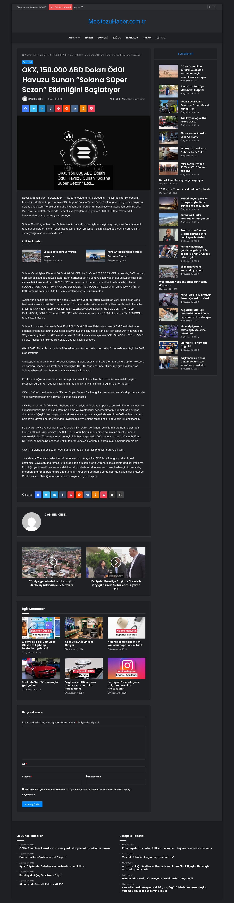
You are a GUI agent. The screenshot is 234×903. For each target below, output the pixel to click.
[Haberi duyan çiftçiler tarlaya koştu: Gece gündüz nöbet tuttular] (168, 203)
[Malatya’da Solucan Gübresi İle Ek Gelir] (168, 153)
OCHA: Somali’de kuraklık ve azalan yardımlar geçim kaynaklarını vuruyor (193, 72)
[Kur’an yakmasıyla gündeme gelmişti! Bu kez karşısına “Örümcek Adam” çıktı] (168, 251)
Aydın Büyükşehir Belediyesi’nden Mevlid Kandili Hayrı (102, 7)
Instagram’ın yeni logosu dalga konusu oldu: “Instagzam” (123, 685)
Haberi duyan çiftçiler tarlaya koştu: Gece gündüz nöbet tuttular (195, 202)
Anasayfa (74, 37)
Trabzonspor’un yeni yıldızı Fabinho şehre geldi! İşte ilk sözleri (193, 234)
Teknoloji (132, 37)
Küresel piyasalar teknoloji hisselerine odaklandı (193, 330)
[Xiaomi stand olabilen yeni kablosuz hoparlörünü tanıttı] (126, 627)
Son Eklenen (185, 53)
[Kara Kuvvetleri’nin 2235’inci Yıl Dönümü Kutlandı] (168, 168)
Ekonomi (102, 37)
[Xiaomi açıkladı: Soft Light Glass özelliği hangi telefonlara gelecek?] (41, 627)
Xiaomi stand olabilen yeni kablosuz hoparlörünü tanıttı (126, 643)
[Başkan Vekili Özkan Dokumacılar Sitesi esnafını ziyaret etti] (168, 362)
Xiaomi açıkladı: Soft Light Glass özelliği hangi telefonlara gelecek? (38, 645)
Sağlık (117, 37)
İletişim (160, 37)
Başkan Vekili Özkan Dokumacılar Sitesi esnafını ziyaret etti (193, 361)
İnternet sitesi (93, 776)
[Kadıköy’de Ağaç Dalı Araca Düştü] (168, 122)
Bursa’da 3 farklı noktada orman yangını (195, 216)
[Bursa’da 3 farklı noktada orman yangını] (168, 219)
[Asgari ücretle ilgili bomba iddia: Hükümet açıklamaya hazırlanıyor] (168, 314)
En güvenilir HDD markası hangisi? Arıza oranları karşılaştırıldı (80, 685)
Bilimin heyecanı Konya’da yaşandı (192, 268)
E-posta (27, 776)
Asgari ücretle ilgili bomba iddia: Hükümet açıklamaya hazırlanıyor (196, 313)
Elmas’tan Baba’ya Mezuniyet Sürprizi (192, 88)
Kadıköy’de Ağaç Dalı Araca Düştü (194, 119)
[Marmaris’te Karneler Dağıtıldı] (168, 347)
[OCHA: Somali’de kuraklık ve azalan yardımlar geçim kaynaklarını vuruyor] (168, 71)
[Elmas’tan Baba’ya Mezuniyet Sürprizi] (168, 91)
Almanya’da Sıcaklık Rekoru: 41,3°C (193, 135)
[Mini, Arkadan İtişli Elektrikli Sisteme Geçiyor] (95, 256)
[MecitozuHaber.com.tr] (117, 21)
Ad (24, 763)
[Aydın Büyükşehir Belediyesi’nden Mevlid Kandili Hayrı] (168, 106)
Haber (89, 37)
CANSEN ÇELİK (35, 99)
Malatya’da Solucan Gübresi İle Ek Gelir (193, 150)
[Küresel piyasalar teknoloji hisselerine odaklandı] (168, 331)
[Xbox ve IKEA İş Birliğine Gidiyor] (84, 627)
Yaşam (147, 37)
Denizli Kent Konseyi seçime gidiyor (181, 180)
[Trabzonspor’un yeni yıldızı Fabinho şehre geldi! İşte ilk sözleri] (168, 235)
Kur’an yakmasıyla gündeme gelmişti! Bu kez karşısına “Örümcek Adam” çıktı (195, 252)
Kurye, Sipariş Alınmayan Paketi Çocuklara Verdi (196, 296)
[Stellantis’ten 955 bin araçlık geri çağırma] (41, 668)
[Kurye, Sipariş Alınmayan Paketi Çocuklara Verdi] (168, 299)
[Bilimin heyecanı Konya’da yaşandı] (31, 256)
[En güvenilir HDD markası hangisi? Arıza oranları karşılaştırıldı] (84, 668)
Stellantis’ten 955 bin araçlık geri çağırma (40, 683)
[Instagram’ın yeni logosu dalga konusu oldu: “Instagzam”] (126, 668)
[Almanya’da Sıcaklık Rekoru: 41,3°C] (168, 138)
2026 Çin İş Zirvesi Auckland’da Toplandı (184, 189)
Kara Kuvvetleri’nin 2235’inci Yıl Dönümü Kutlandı (193, 167)
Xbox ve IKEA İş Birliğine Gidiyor (79, 643)
